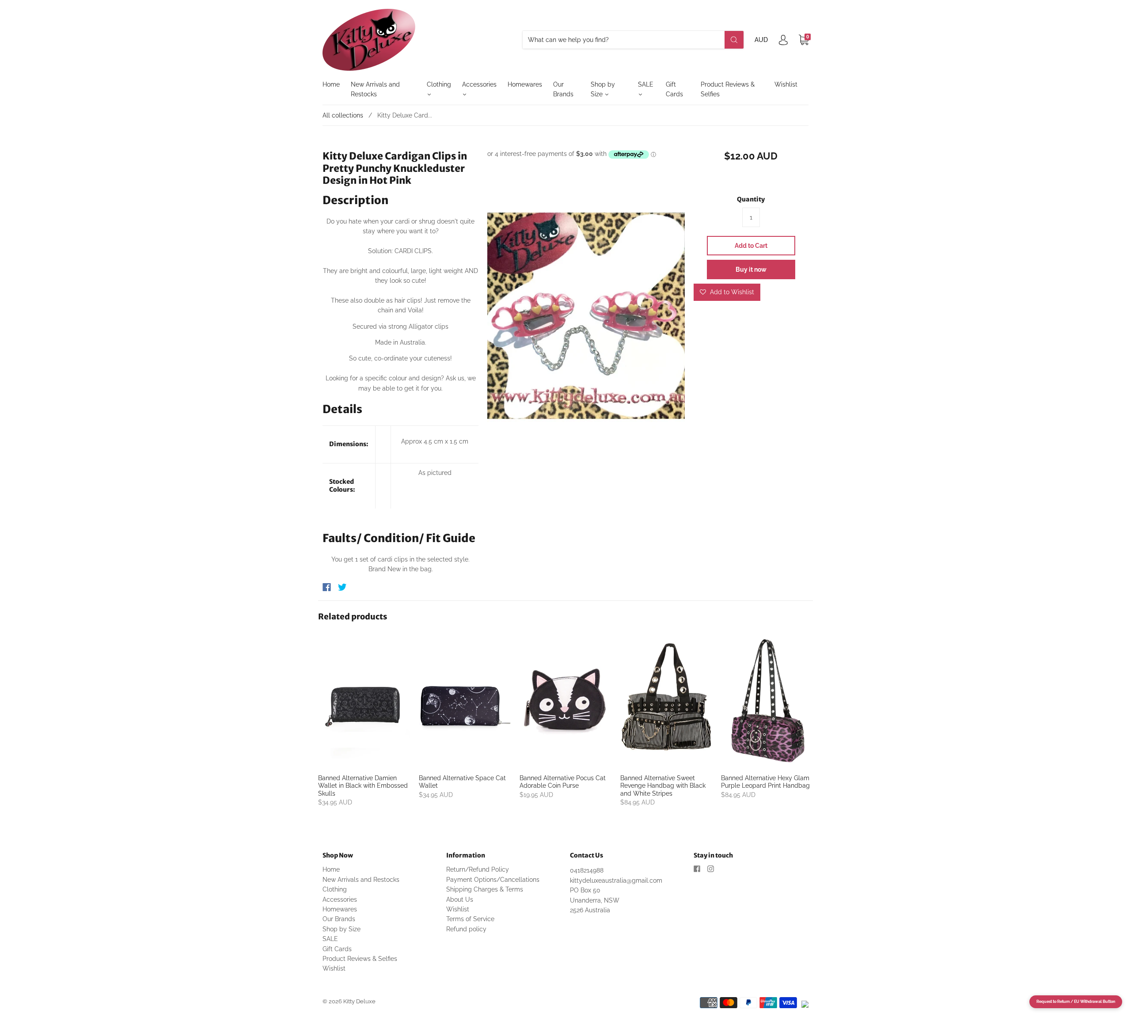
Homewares (525, 84)
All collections (343, 115)
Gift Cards (674, 89)
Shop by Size (603, 89)
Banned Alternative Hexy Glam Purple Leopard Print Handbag (765, 781)
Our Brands (563, 89)
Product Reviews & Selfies (728, 89)
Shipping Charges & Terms (484, 889)
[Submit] (734, 40)
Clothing (439, 84)
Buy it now (751, 269)
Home (331, 84)
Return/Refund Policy (477, 869)
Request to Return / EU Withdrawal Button (1075, 1001)
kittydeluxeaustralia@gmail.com (616, 880)
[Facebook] (326, 587)
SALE (645, 84)
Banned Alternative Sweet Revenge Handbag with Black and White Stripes (663, 785)
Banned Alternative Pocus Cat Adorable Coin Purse (563, 781)
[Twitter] (342, 587)
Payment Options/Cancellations (492, 879)
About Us (459, 899)
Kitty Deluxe (359, 1001)
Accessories (479, 84)
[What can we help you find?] (633, 39)
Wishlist (785, 84)
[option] (586, 316)
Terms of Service (470, 918)
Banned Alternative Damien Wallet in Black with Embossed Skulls (363, 785)
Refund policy (466, 929)
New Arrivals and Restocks (375, 89)
